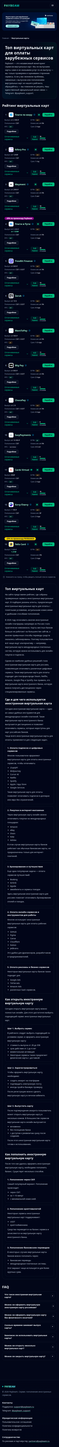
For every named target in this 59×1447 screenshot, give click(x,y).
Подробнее (11, 131)
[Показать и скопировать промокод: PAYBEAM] (39, 115)
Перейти (48, 115)
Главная (5, 38)
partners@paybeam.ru (39, 1441)
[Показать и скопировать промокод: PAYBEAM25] (36, 544)
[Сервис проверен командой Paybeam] (34, 115)
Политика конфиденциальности (17, 1425)
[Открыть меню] (52, 5)
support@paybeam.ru (24, 1406)
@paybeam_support (21, 1410)
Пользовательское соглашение (17, 1422)
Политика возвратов (12, 1429)
